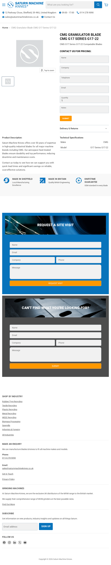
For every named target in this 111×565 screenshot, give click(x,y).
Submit (65, 118)
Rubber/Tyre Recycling (12, 401)
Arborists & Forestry (11, 429)
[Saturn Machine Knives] (26, 5)
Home (5, 28)
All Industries (8, 435)
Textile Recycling (9, 405)
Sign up (45, 526)
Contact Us (49, 17)
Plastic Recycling (9, 409)
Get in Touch (7, 474)
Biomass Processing (11, 421)
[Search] (98, 4)
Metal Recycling (9, 413)
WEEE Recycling (9, 417)
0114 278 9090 (87, 12)
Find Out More (8, 504)
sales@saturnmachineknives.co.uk (22, 17)
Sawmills (6, 425)
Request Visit (55, 283)
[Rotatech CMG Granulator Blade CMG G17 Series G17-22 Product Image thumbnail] (8, 81)
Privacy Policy (8, 479)
